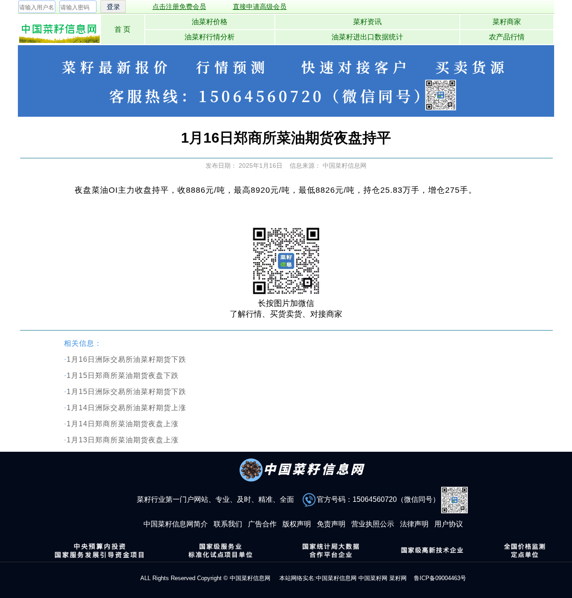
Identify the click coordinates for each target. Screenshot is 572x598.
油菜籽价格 (209, 21)
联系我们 (228, 524)
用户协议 (448, 524)
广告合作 (262, 524)
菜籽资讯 (367, 21)
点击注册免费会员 (179, 6)
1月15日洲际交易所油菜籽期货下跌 (126, 391)
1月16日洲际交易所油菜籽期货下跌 (126, 359)
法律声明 (414, 524)
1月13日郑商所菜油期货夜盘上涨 (123, 440)
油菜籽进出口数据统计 (367, 37)
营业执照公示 (372, 524)
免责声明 (331, 524)
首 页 (122, 29)
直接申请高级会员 (259, 6)
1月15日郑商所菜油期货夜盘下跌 (123, 375)
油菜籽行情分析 (210, 37)
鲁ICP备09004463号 (440, 578)
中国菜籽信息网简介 (175, 524)
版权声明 (296, 524)
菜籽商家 (506, 21)
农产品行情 (507, 37)
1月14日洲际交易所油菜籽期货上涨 (126, 407)
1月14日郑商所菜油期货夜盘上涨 (123, 424)
